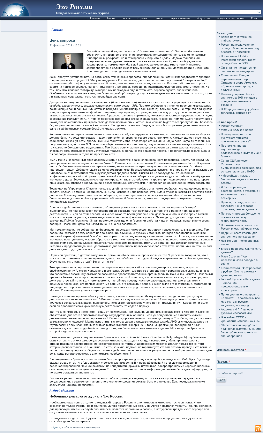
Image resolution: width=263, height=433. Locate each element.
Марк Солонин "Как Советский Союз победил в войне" (239, 260)
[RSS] (258, 428)
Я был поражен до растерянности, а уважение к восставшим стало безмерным (240, 192)
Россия (126, 18)
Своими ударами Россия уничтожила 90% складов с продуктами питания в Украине (239, 99)
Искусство (203, 18)
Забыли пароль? (232, 373)
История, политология (230, 18)
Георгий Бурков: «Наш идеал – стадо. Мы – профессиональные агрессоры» (240, 285)
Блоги (111, 18)
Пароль (223, 361)
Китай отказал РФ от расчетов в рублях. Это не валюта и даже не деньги (241, 271)
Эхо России (74, 6)
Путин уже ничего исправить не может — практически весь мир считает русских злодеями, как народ (241, 300)
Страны (142, 18)
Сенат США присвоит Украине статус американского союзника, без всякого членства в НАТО (241, 166)
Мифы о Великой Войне (237, 129)
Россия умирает (231, 125)
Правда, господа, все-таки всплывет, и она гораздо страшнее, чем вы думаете (239, 205)
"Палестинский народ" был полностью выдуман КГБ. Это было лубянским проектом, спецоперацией (241, 330)
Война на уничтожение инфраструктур (236, 38)
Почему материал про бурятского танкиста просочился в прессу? (236, 137)
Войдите (55, 427)
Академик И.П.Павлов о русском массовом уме (237, 311)
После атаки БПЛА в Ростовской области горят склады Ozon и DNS (238, 59)
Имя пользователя (231, 349)
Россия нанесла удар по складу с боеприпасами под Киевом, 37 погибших (240, 48)
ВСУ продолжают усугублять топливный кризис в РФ (240, 110)
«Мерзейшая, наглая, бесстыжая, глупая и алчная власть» (240, 179)
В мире (158, 18)
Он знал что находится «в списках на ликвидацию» (238, 69)
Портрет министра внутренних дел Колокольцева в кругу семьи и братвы (241, 151)
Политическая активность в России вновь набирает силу (240, 226)
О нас (254, 18)
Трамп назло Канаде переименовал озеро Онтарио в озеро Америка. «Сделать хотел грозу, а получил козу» (239, 82)
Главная (95, 18)
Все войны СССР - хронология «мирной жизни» (240, 319)
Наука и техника (180, 18)
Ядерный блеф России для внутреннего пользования (239, 234)
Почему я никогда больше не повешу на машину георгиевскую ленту (240, 217)
